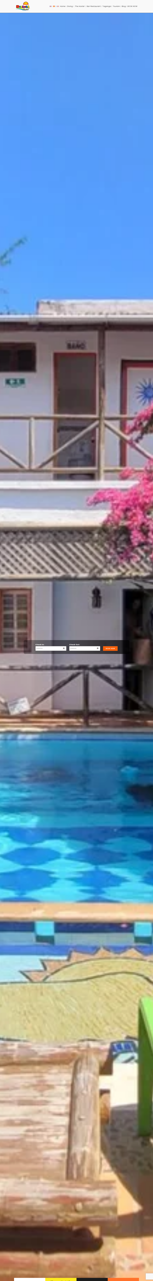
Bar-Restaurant (94, 6)
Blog (124, 6)
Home (62, 6)
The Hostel (80, 6)
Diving (70, 6)
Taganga (107, 6)
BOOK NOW (132, 6)
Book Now (110, 648)
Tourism (116, 6)
